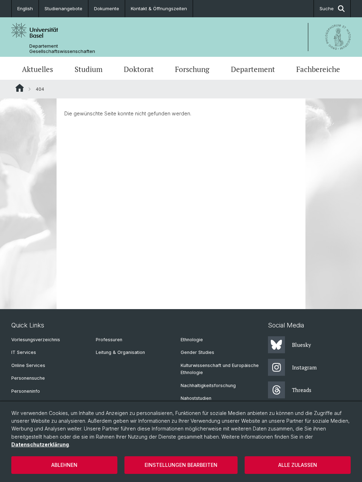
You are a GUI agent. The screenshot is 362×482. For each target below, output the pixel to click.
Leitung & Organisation (120, 352)
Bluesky (301, 344)
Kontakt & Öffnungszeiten (159, 8)
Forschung (192, 69)
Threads (301, 389)
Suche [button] (327, 8)
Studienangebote (63, 8)
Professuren (109, 339)
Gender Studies (197, 352)
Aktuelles (37, 69)
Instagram (304, 367)
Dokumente (106, 8)
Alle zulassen (297, 465)
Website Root (20, 88)
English (25, 8)
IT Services (23, 352)
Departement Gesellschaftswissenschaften (62, 48)
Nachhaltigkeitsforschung (208, 385)
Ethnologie (192, 339)
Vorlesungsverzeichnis (35, 339)
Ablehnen (64, 465)
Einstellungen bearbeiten (181, 465)
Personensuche (28, 378)
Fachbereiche (318, 69)
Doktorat (139, 69)
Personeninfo (25, 391)
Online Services (28, 365)
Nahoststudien (196, 398)
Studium (89, 69)
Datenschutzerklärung (40, 444)
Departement (253, 69)
